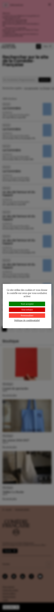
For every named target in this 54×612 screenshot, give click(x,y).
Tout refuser (27, 309)
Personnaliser (27, 315)
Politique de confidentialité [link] (27, 320)
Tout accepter (27, 303)
